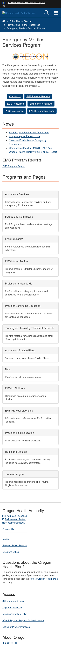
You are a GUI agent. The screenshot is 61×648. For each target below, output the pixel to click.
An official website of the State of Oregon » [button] (26, 2)
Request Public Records (14, 545)
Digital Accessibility (12, 607)
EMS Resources (15, 103)
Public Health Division (20, 21)
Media (5, 539)
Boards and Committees (19, 216)
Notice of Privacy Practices (16, 626)
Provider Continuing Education (23, 306)
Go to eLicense (15, 110)
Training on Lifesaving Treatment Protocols (29, 328)
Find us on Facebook (16, 515)
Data (8, 369)
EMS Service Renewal (41, 103)
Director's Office (10, 551)
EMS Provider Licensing (19, 410)
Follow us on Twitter (15, 519)
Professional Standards (18, 283)
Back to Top (10, 642)
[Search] (46, 13)
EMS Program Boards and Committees (29, 132)
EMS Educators (14, 239)
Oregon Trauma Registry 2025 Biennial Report (33, 151)
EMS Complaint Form (43, 110)
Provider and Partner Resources (23, 24)
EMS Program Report (13, 166)
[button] (4, 5)
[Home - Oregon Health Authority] (3, 21)
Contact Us (15, 96)
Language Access (14, 601)
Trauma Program (14, 474)
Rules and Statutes (16, 452)
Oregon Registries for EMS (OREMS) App (30, 148)
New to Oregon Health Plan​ (44, 578)
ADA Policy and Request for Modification (23, 620)
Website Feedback (15, 522)
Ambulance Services (17, 194)
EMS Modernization (16, 261)
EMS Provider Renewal (38, 96)
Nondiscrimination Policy (14, 614)
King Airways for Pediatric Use (24, 136)
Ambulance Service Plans (20, 350)
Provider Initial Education (19, 433)
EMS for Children (15, 388)
